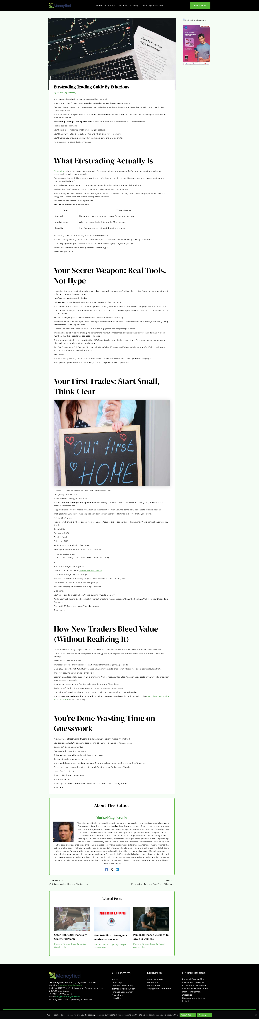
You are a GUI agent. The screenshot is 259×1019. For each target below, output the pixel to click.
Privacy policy (204, 1015)
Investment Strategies (193, 982)
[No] (255, 1015)
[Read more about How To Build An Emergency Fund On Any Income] (112, 919)
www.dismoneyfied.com (70, 985)
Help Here (117, 998)
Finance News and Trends (195, 988)
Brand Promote (155, 979)
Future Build (153, 985)
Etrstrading (59, 171)
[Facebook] (106, 869)
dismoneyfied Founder (123, 988)
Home (115, 979)
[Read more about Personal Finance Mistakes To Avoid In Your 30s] (151, 919)
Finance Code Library (122, 985)
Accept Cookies (188, 1015)
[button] (200, 5)
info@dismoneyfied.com (67, 996)
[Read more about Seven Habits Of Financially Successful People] (72, 919)
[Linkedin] (117, 869)
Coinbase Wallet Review (90, 570)
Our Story (117, 982)
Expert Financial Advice (194, 985)
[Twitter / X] (111, 869)
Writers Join (153, 982)
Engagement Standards (159, 988)
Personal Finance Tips (64, 944)
